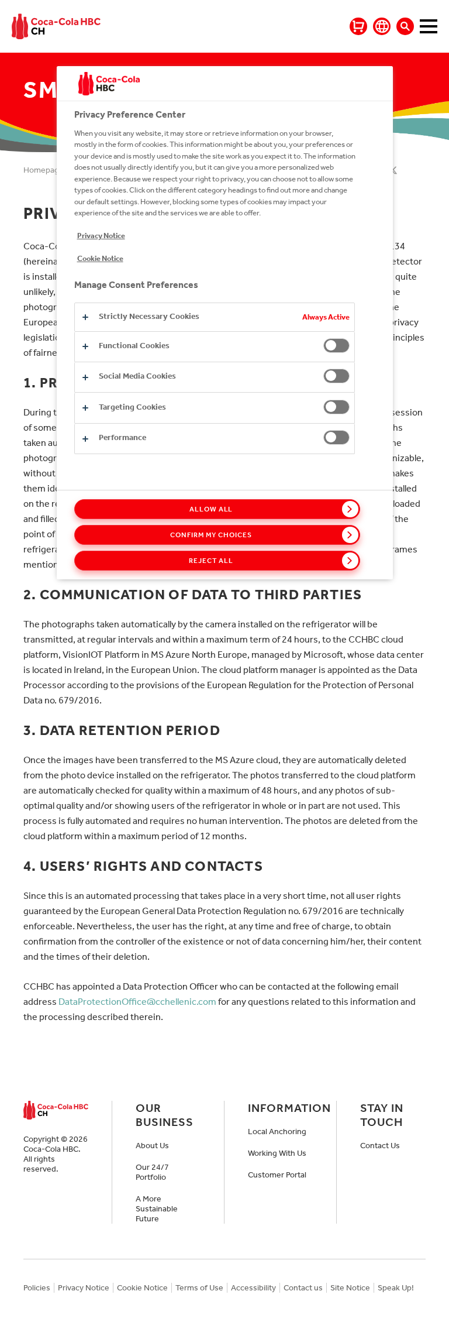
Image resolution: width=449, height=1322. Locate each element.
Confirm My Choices (210, 535)
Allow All (211, 509)
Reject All (211, 561)
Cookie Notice (100, 258)
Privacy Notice (101, 235)
